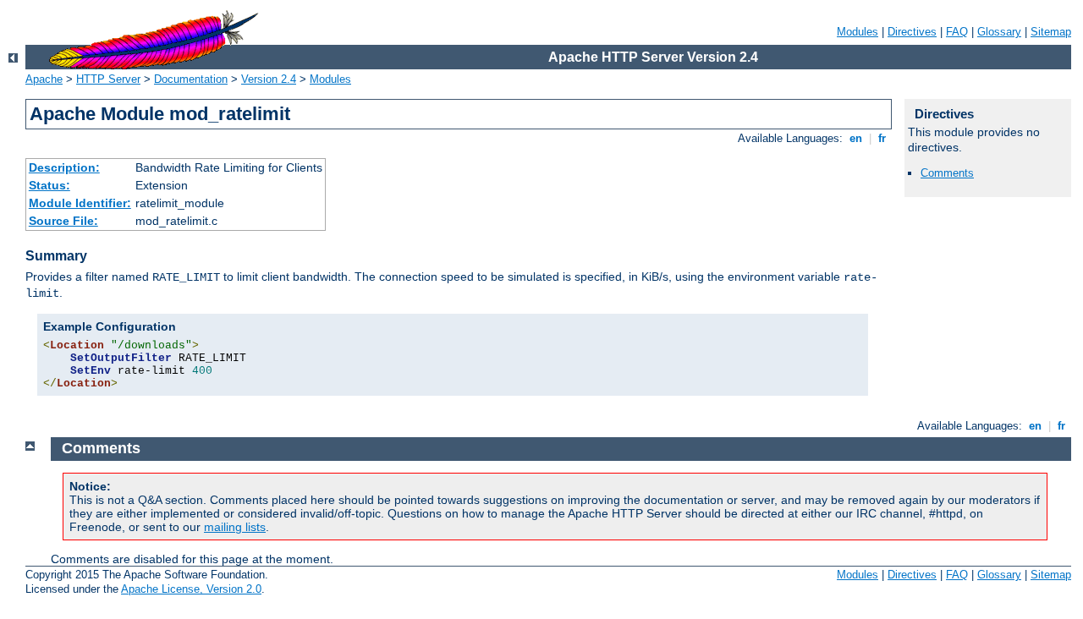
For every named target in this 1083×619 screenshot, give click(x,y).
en (856, 138)
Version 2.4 (268, 79)
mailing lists (235, 527)
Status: (49, 185)
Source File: (63, 220)
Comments (947, 173)
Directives (912, 31)
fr (882, 138)
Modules (857, 31)
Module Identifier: (80, 203)
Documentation (191, 79)
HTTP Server (108, 79)
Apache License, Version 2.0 (191, 589)
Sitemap (1051, 31)
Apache (44, 79)
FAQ (957, 31)
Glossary (999, 31)
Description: (64, 167)
